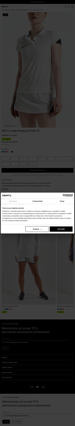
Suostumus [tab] (13, 201)
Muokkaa (36, 229)
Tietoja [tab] (62, 201)
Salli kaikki (61, 229)
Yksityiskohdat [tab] (37, 201)
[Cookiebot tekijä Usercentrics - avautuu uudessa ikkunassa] (64, 195)
